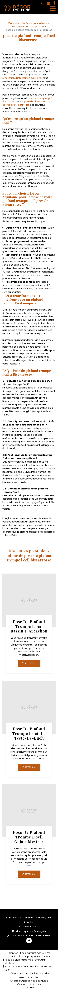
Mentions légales (28, 977)
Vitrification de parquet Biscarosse (30, 956)
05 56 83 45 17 (30, 926)
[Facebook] (54, 3)
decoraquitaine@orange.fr (31, 931)
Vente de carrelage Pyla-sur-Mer (30, 973)
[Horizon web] (26, 987)
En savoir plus (29, 663)
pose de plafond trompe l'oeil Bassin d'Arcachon (29, 626)
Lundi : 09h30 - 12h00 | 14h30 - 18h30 (30, 935)
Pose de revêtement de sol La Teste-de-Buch (28, 968)
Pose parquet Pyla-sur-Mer (35, 953)
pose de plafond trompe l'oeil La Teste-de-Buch (29, 733)
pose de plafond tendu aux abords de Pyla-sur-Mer (28, 103)
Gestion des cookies (29, 984)
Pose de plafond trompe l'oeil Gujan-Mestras (26, 961)
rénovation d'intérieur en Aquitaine (21, 78)
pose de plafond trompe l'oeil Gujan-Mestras (29, 837)
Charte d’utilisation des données (29, 980)
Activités (13, 953)
